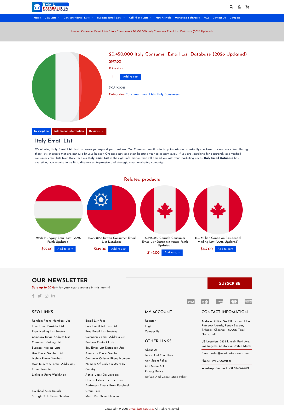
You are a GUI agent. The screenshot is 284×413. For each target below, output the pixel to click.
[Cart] (249, 7)
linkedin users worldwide (49, 374)
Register (150, 320)
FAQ (206, 18)
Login (148, 326)
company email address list (51, 337)
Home (37, 18)
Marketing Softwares (187, 18)
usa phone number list (47, 353)
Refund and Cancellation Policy (165, 377)
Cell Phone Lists (138, 18)
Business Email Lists (109, 18)
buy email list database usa (104, 347)
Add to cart (130, 76)
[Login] (241, 7)
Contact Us (219, 18)
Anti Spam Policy (156, 360)
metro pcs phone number (102, 396)
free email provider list (48, 326)
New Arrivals (163, 18)
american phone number (102, 353)
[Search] (233, 7)
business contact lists (99, 342)
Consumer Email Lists (77, 18)
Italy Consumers (120, 31)
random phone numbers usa (51, 320)
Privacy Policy (154, 371)
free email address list (101, 326)
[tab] (41, 131)
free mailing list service (48, 331)
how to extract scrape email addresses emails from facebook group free (107, 386)
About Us (151, 350)
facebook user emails (46, 391)
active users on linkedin (102, 374)
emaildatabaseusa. (141, 409)
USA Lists (50, 18)
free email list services (101, 331)
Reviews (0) (97, 131)
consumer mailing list (46, 342)
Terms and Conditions (159, 355)
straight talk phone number (50, 396)
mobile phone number (47, 358)
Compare (235, 18)
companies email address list (105, 337)
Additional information (69, 131)
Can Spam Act (154, 366)
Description (41, 131)
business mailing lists (46, 347)
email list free (95, 320)
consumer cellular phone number (107, 358)
